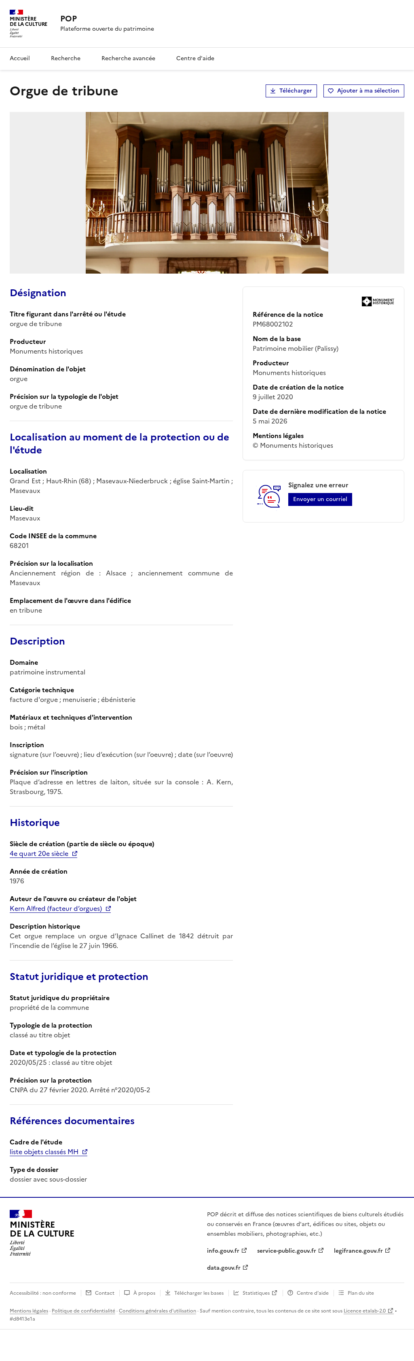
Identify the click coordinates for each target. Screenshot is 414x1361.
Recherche (65, 58)
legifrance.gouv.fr (358, 1251)
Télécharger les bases (199, 1293)
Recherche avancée (128, 58)
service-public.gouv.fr (286, 1251)
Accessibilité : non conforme (43, 1293)
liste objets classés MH (44, 1152)
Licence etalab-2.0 (365, 1311)
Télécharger (295, 90)
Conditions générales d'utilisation (157, 1311)
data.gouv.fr (224, 1268)
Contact (104, 1293)
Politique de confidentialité (83, 1311)
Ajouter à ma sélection (368, 90)
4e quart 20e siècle (39, 853)
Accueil (20, 58)
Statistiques (256, 1293)
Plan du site (361, 1293)
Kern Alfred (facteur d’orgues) (56, 908)
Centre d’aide (313, 1293)
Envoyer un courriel (320, 499)
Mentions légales (29, 1311)
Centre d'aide (195, 58)
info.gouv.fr (223, 1251)
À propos (144, 1293)
